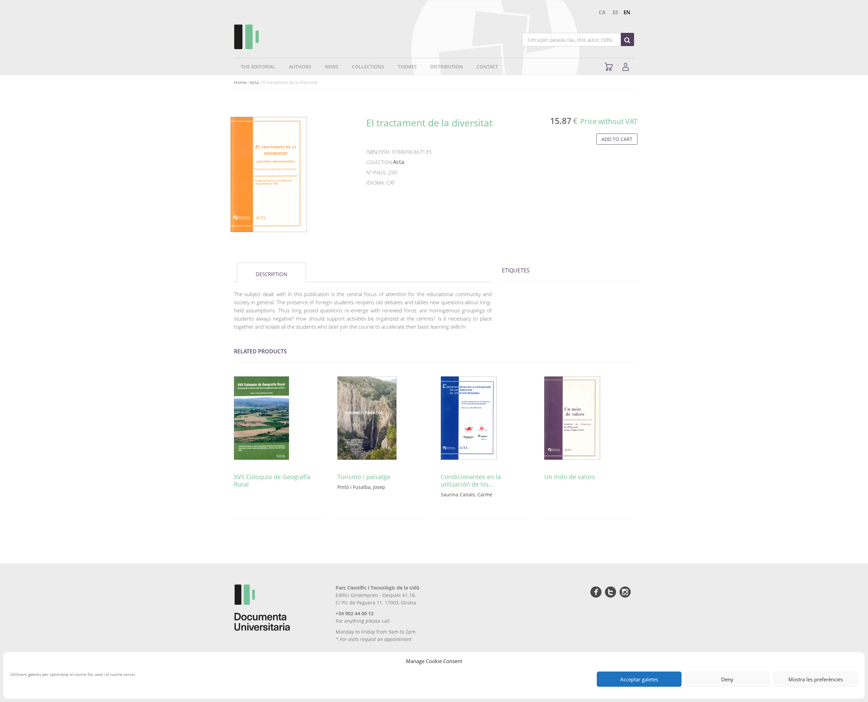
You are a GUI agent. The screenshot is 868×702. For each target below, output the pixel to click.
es (615, 12)
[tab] (271, 272)
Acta (254, 82)
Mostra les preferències (815, 679)
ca (602, 12)
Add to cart (616, 139)
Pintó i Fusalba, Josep (361, 487)
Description (271, 274)
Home (240, 82)
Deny (727, 679)
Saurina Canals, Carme (466, 494)
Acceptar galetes (639, 679)
